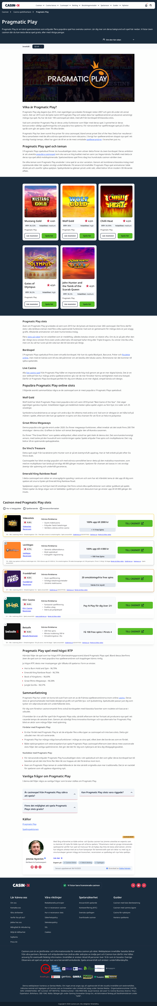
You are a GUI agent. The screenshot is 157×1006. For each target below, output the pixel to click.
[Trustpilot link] (99, 977)
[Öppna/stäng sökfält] (150, 5)
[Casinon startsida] (13, 5)
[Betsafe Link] (12, 631)
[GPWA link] (88, 977)
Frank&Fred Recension (27, 583)
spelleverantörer (94, 139)
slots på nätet (34, 336)
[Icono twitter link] (133, 885)
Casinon (39, 5)
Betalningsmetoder (89, 5)
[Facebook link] (144, 885)
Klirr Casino (29, 599)
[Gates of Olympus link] (41, 263)
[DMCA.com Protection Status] (111, 977)
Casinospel (64, 5)
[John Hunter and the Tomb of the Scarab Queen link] (78, 263)
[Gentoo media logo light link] (66, 977)
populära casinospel (45, 154)
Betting (75, 5)
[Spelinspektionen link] (56, 969)
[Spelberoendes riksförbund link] (110, 968)
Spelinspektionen (31, 829)
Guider (115, 5)
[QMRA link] (77, 977)
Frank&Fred (29, 573)
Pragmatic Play (29, 824)
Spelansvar (105, 5)
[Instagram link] (138, 885)
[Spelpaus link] (56, 977)
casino (122, 697)
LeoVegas (28, 544)
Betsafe (27, 627)
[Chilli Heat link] (116, 201)
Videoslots (28, 518)
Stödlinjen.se (77, 534)
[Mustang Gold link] (41, 201)
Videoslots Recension (27, 527)
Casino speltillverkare (22, 12)
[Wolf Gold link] (78, 201)
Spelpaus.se (93, 534)
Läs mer (56, 858)
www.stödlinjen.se (41, 616)
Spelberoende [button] (32, 508)
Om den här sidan (113, 40)
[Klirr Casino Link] (12, 605)
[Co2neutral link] (89, 968)
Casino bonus (51, 5)
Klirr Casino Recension (27, 609)
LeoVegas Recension (27, 554)
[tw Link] (36, 867)
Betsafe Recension (30, 636)
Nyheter (125, 5)
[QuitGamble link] (100, 968)
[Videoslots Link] (12, 523)
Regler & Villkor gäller (104, 534)
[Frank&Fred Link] (12, 578)
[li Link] (32, 867)
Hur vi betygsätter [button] (13, 508)
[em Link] (40, 867)
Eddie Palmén (125, 868)
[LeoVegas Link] (12, 550)
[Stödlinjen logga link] (45, 977)
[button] (146, 5)
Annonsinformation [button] (51, 508)
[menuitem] (40, 5)
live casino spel (33, 372)
